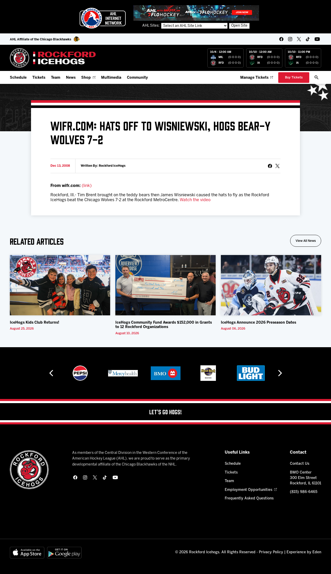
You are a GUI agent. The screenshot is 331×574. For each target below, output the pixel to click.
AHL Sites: (151, 25)
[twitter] (299, 39)
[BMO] (165, 373)
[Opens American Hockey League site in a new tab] (102, 18)
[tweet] (277, 166)
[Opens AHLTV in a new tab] (196, 13)
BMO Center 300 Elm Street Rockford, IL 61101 (305, 478)
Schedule (18, 77)
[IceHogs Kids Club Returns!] (60, 285)
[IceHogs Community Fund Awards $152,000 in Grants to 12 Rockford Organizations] (165, 285)
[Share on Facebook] (270, 166)
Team (55, 77)
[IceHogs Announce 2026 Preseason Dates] (271, 285)
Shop (86, 77)
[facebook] (281, 39)
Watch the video (195, 200)
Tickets (38, 77)
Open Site (239, 25)
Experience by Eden (304, 552)
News (71, 77)
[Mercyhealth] (123, 373)
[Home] (53, 58)
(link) (87, 186)
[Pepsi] (80, 373)
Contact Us (299, 464)
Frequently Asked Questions (249, 498)
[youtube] (317, 39)
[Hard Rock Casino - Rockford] (208, 373)
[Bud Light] (251, 373)
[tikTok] (308, 39)
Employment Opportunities (248, 490)
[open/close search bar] (316, 77)
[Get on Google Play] (64, 552)
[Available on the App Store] (27, 552)
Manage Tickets (254, 77)
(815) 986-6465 (303, 492)
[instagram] (290, 39)
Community (137, 77)
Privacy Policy (271, 552)
